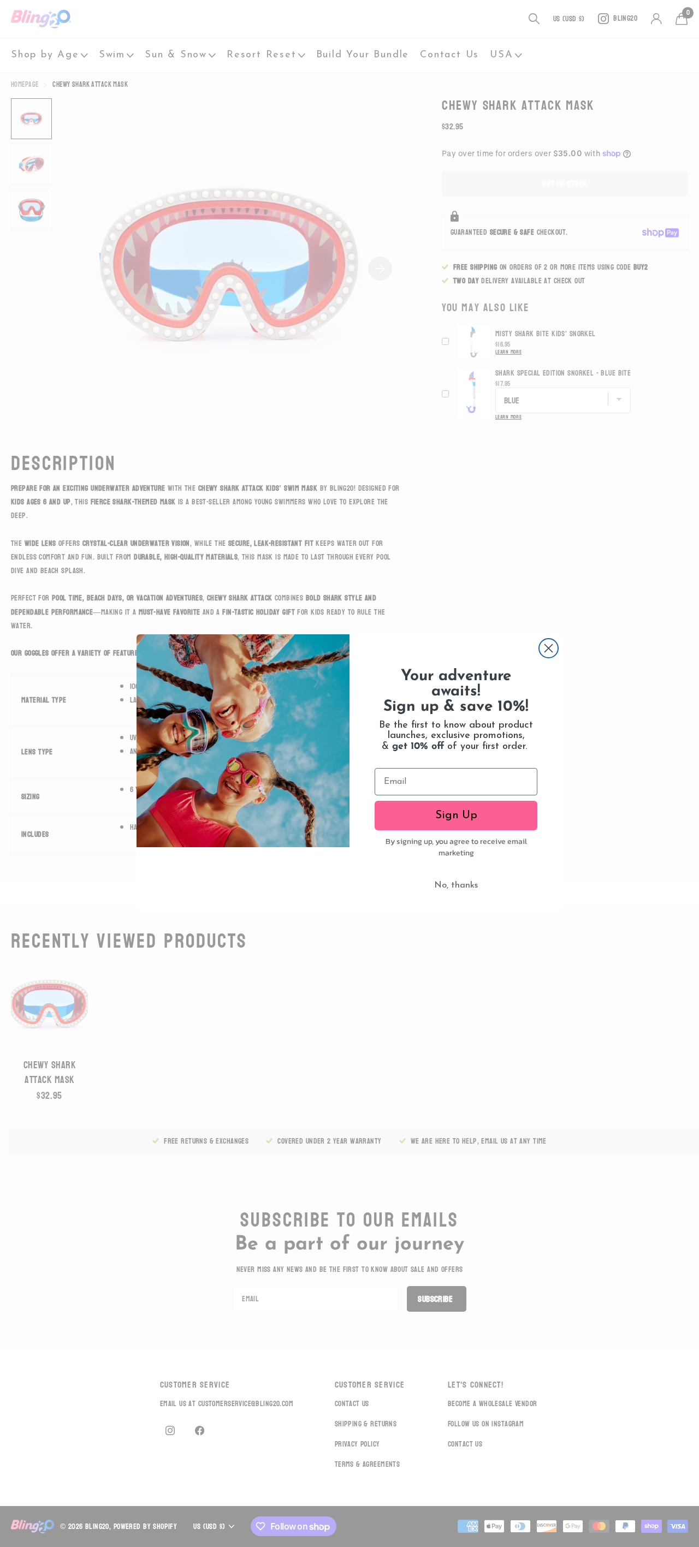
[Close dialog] (548, 648)
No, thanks (456, 885)
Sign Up (456, 815)
